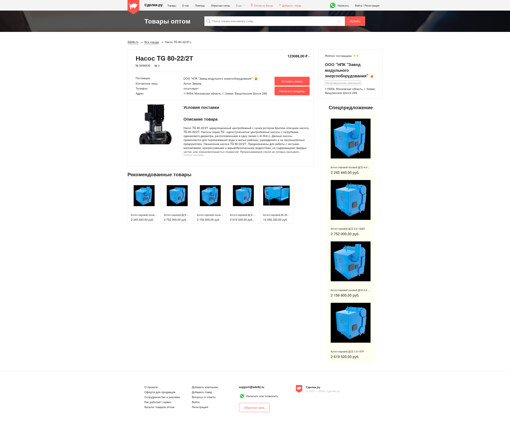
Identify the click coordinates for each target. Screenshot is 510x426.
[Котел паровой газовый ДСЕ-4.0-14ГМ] (144, 195)
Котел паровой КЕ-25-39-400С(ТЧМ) (283, 214)
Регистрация (372, 5)
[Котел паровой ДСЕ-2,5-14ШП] (177, 195)
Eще (239, 5)
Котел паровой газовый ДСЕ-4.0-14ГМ (152, 214)
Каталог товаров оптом (159, 407)
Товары (171, 5)
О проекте (151, 387)
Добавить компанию (205, 387)
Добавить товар (291, 5)
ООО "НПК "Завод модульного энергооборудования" (217, 78)
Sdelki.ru (133, 7)
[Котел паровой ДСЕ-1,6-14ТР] (243, 195)
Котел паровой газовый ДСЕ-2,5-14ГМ (218, 214)
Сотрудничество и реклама (162, 397)
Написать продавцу (292, 91)
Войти (358, 5)
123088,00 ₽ (297, 56)
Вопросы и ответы (204, 397)
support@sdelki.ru (251, 387)
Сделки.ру (153, 4)
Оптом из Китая (263, 5)
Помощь (200, 5)
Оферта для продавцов (159, 392)
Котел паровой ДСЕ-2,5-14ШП (181, 214)
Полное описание (193, 154)
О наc (185, 5)
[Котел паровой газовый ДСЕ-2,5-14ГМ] (210, 195)
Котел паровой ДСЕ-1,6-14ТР (246, 214)
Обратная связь (220, 5)
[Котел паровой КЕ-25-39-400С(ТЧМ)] (276, 195)
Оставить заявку (292, 81)
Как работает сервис (157, 402)
